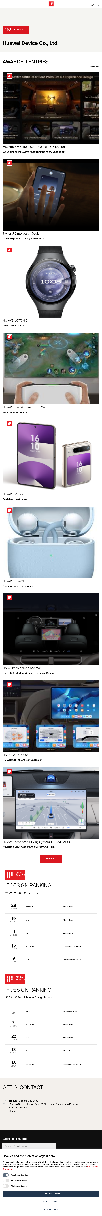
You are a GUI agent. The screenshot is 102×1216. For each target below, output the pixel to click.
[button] (91, 4)
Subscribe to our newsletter (15, 1139)
